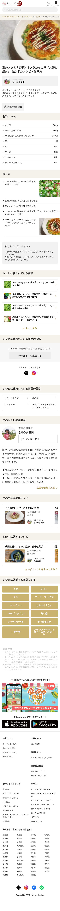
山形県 (19, 839)
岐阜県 (5, 853)
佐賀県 (5, 871)
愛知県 (33, 853)
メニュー (56, 5)
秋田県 (5, 839)
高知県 (33, 868)
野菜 (16, 589)
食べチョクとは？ (10, 744)
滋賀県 (5, 857)
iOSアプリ (35, 817)
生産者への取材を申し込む (41, 758)
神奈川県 (20, 846)
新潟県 (33, 846)
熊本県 (33, 871)
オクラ (44, 589)
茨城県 (47, 839)
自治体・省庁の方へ (39, 776)
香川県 (5, 868)
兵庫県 (47, 857)
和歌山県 (20, 860)
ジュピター (10, 404)
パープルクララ (16, 613)
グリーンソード (16, 621)
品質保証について (10, 752)
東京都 (5, 846)
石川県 (5, 850)
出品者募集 (35, 744)
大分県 (47, 871)
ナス (16, 597)
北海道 (5, 835)
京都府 (19, 857)
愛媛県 (19, 868)
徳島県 (47, 864)
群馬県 (19, 842)
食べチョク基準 (9, 748)
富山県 (47, 846)
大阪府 (33, 857)
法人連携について (38, 771)
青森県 (19, 835)
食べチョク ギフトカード (41, 809)
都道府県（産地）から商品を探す (17, 829)
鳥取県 (33, 860)
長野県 (47, 850)
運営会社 (6, 789)
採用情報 (6, 821)
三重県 (47, 853)
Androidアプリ (37, 821)
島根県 (47, 860)
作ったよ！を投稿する (30, 355)
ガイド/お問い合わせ (11, 794)
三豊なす (15, 632)
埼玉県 (33, 842)
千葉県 (47, 842)
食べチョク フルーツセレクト (42, 804)
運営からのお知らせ (10, 798)
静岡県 (19, 853)
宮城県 (47, 835)
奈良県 (5, 860)
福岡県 (47, 868)
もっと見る (31, 328)
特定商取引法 (8, 810)
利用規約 (6, 802)
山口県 (33, 864)
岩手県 (33, 835)
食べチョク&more (38, 813)
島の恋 (35, 398)
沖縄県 (33, 875)
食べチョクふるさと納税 (40, 789)
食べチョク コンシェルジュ (41, 800)
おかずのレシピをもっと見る (40, 569)
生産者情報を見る (46, 488)
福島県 (33, 839)
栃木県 (5, 842)
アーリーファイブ (44, 597)
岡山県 (5, 864)
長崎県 (19, 871)
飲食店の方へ (8, 757)
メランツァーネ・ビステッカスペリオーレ (43, 406)
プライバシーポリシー (11, 806)
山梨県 (33, 850)
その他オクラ (44, 621)
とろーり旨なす (12, 398)
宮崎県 (5, 875)
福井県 (19, 850)
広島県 (19, 864)
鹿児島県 (20, 875)
